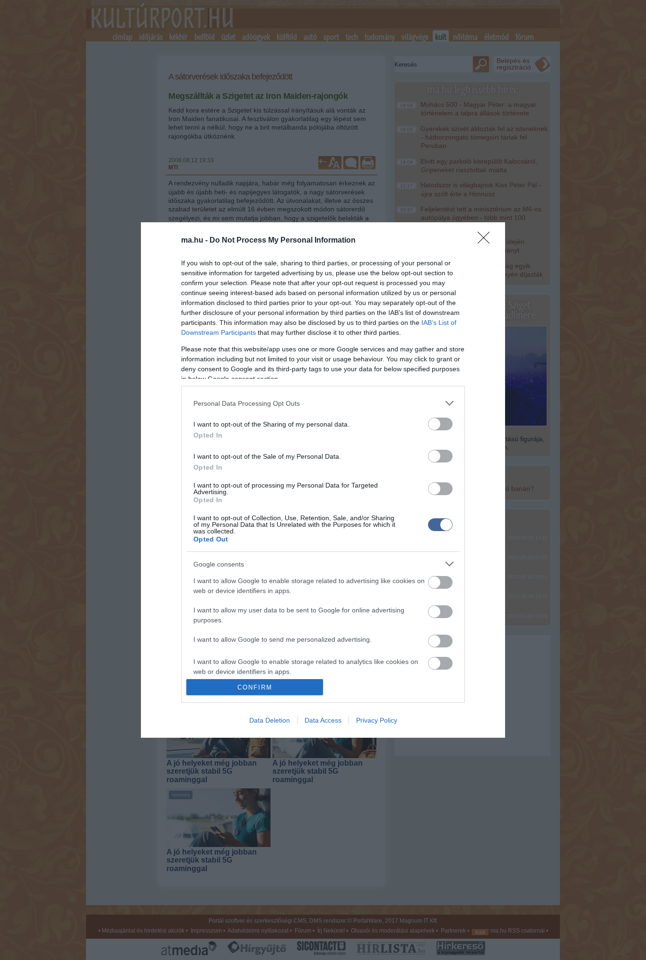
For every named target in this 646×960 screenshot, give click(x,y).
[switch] (440, 424)
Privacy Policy (376, 720)
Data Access (323, 720)
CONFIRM (254, 687)
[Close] (487, 241)
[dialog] (323, 480)
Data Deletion (269, 720)
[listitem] (323, 403)
